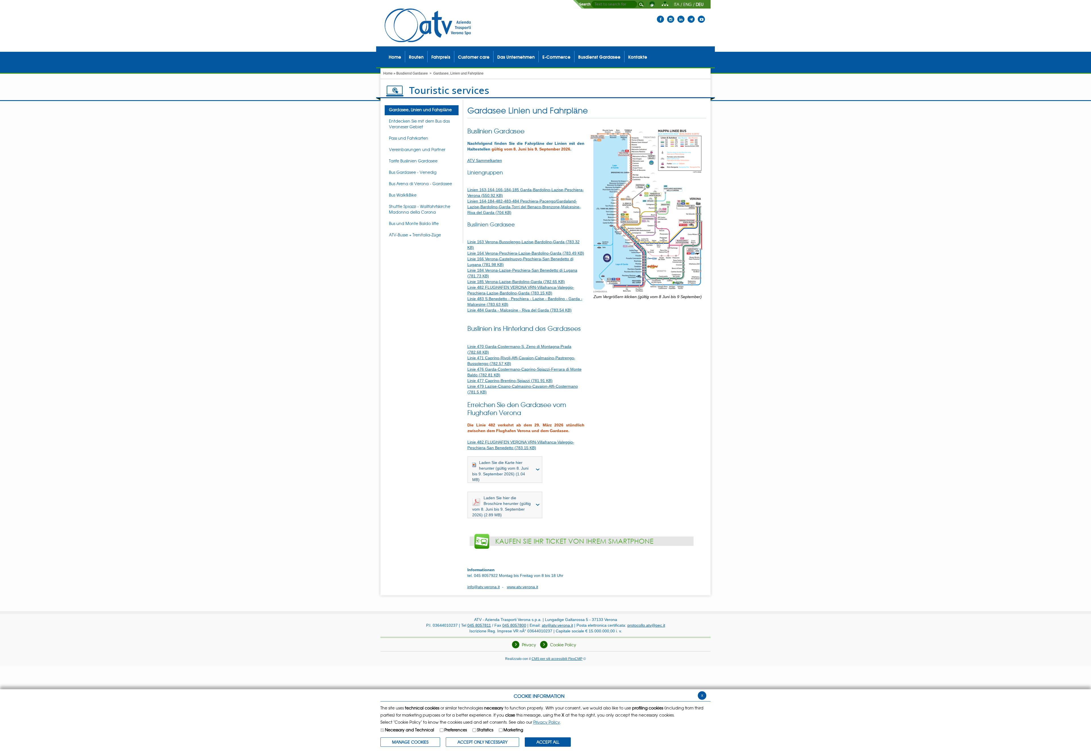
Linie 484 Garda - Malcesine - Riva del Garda (519, 310)
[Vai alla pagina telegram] (691, 16)
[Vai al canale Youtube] (701, 16)
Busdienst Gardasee (412, 73)
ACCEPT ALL (547, 742)
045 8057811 (479, 625)
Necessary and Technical (409, 730)
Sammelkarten (484, 160)
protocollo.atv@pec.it (646, 625)
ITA (676, 4)
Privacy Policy (546, 722)
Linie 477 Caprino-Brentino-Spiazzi (510, 380)
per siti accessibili (557, 659)
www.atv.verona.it (522, 587)
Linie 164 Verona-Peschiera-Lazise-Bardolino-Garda (525, 253)
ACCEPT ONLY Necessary (482, 742)
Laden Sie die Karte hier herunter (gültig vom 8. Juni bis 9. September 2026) (500, 471)
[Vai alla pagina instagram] (670, 16)
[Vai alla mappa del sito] (665, 4)
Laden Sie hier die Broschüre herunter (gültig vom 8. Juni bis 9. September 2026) (501, 506)
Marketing (513, 730)
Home (388, 73)
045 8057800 (514, 625)
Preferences (455, 730)
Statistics (485, 730)
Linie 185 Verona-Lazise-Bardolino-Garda (516, 281)
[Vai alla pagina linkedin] (680, 16)
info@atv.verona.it (483, 587)
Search (585, 4)
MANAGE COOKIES (410, 742)
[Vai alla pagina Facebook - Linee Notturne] (660, 16)
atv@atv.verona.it (557, 625)
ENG (687, 4)
